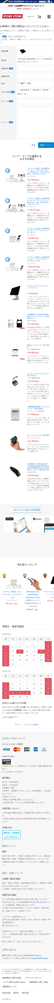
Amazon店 (6, 993)
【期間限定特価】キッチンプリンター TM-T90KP (38, 408)
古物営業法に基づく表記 (38, 982)
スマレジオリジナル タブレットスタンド (37, 287)
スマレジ (7, 999)
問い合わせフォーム (10, 925)
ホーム (17, 725)
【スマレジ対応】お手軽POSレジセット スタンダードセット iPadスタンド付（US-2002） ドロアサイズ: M (38, 171)
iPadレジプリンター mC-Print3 (38, 346)
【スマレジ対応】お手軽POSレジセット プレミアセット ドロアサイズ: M (38, 259)
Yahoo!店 (25, 993)
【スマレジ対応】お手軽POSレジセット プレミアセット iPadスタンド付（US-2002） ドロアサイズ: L (38, 201)
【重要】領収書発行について (27, 9)
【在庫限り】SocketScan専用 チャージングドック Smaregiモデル (38, 316)
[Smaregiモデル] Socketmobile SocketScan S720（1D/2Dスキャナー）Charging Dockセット (32, 597)
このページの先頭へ (31, 725)
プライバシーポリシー (33, 978)
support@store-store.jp (32, 955)
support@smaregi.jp (40, 958)
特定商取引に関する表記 (11, 978)
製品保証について (10, 987)
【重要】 (25, 6)
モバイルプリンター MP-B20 (38, 435)
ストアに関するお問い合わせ (14, 982)
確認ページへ (46, 145)
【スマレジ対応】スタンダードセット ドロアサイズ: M (12, 595)
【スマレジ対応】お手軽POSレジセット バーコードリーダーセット (38, 230)
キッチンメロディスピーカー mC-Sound (38, 375)
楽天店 (16, 993)
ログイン (31, 17)
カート (39, 15)
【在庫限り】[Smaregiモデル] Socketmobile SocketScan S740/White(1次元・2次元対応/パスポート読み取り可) (38, 467)
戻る (34, 145)
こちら (34, 862)
